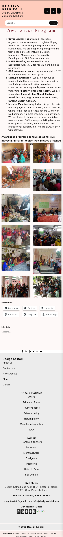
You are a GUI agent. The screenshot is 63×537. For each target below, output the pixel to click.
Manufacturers (31, 452)
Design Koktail (13, 7)
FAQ (31, 429)
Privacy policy (31, 413)
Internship (31, 463)
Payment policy (31, 407)
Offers (31, 396)
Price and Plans (31, 402)
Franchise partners (31, 442)
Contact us (9, 368)
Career (6, 384)
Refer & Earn (31, 469)
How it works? (11, 373)
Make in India (49, 97)
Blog (5, 379)
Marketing (13, 55)
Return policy (31, 418)
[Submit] (53, 23)
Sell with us (31, 474)
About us (8, 362)
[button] (16, 153)
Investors (31, 447)
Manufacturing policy (31, 424)
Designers (31, 458)
